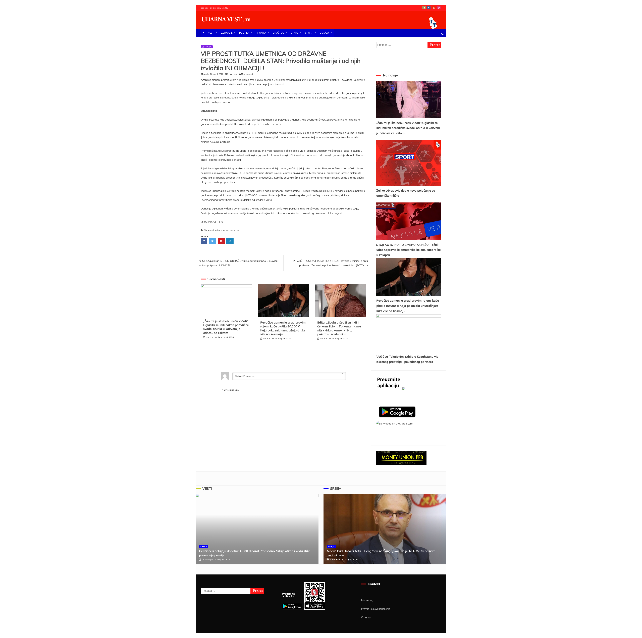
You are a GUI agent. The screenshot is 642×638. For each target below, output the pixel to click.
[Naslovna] (203, 33)
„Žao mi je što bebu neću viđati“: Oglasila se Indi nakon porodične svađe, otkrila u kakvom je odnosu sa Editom (226, 327)
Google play (424, 7)
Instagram (439, 7)
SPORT (309, 32)
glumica (224, 230)
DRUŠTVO (278, 32)
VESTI (211, 32)
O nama (365, 617)
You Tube (434, 7)
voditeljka (234, 230)
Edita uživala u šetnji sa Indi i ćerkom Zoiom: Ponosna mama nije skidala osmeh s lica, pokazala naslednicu (339, 328)
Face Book (429, 7)
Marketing (367, 600)
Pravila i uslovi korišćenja (375, 608)
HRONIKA (261, 32)
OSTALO (324, 32)
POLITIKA (244, 32)
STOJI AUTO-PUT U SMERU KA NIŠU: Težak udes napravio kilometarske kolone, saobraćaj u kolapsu (408, 250)
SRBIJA (203, 546)
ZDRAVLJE (227, 32)
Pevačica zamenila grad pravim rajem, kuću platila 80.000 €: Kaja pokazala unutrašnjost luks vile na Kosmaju (283, 328)
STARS (294, 32)
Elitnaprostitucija (211, 230)
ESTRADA (206, 46)
